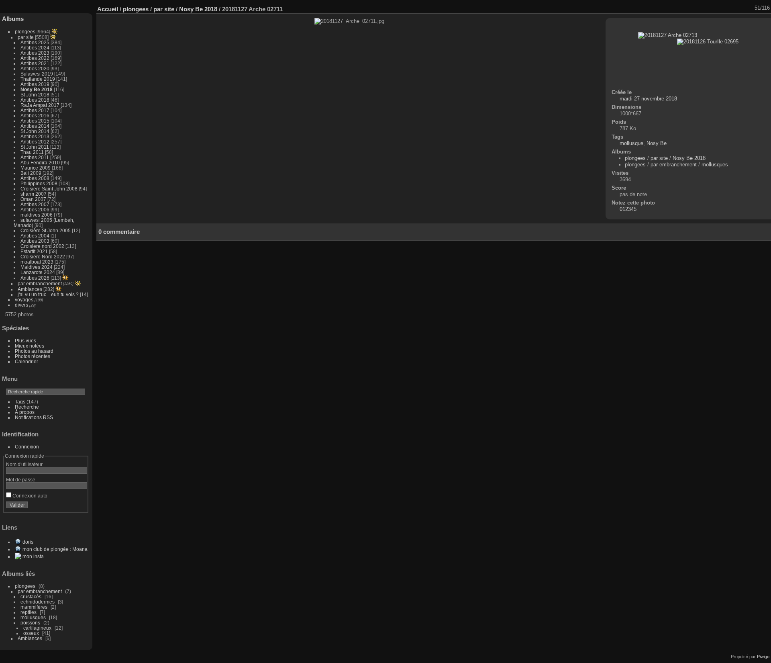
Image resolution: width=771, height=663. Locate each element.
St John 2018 (34, 94)
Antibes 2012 (34, 141)
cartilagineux (37, 627)
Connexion (27, 446)
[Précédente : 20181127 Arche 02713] (738, 8)
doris (27, 541)
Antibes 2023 (34, 52)
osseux (31, 633)
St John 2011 (34, 146)
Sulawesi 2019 (36, 73)
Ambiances (30, 289)
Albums (13, 18)
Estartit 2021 (34, 251)
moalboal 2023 (36, 261)
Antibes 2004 (34, 235)
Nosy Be (657, 143)
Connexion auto (29, 495)
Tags (20, 401)
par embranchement (40, 283)
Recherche (27, 406)
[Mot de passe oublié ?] (79, 506)
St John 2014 (34, 131)
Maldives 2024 (36, 267)
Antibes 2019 (34, 84)
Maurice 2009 (35, 167)
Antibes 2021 (34, 63)
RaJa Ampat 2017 (39, 105)
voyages (24, 299)
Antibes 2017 (34, 110)
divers (21, 304)
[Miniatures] (728, 8)
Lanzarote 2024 (37, 272)
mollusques (33, 617)
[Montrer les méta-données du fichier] (707, 8)
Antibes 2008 (34, 178)
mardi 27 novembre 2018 (648, 99)
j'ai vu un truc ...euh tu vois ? (48, 294)
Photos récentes (32, 356)
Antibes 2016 (34, 115)
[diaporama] (696, 8)
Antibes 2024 (34, 47)
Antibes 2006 (34, 209)
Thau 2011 (32, 152)
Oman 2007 (33, 199)
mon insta (33, 556)
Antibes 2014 (34, 126)
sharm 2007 (33, 193)
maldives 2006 (36, 214)
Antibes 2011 (34, 157)
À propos (25, 412)
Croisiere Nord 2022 (42, 256)
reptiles (28, 612)
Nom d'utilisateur (24, 464)
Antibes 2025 (34, 42)
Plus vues (25, 340)
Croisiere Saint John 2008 (49, 188)
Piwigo (763, 656)
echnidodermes (37, 601)
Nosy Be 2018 (36, 89)
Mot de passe (20, 479)
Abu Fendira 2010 (40, 162)
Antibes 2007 (34, 204)
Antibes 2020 (34, 68)
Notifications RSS (34, 417)
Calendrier (26, 361)
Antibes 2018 (34, 99)
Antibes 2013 (34, 136)
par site (26, 37)
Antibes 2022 (34, 58)
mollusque (631, 143)
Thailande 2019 (37, 79)
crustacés (30, 596)
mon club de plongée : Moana (55, 549)
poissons (30, 622)
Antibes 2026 (34, 277)
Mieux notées (29, 345)
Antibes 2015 (34, 120)
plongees (25, 31)
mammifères (33, 607)
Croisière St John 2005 (45, 230)
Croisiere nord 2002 (42, 246)
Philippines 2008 (38, 183)
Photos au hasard (34, 351)
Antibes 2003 (34, 241)
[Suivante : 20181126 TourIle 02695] (749, 8)
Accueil (107, 9)
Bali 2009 (30, 173)
